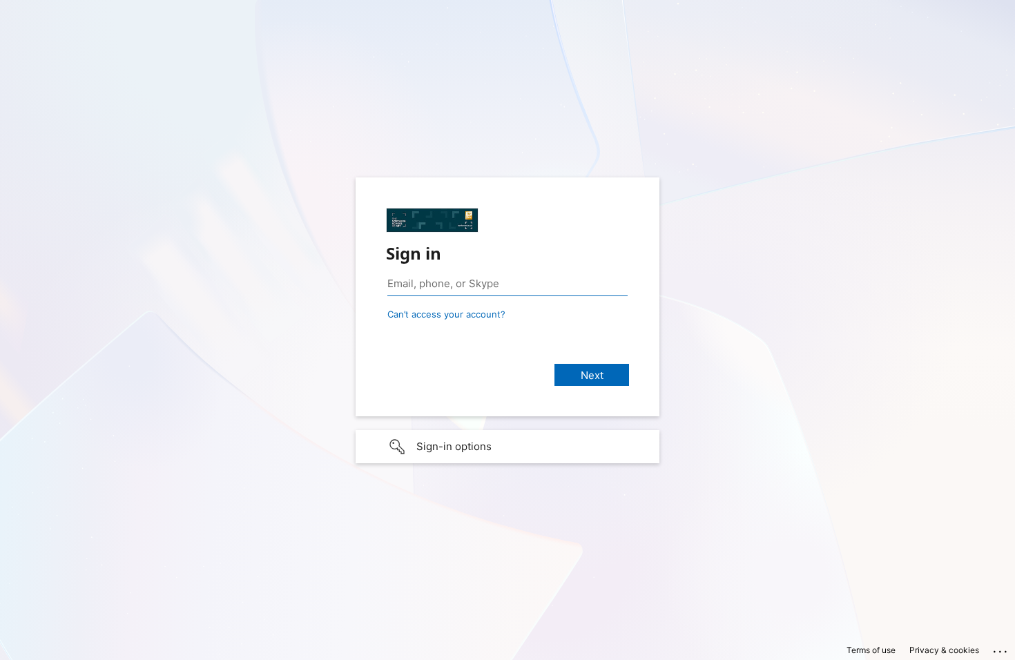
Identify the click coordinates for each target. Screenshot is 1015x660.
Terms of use (871, 650)
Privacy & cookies (944, 650)
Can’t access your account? (446, 314)
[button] (507, 446)
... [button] (1001, 648)
